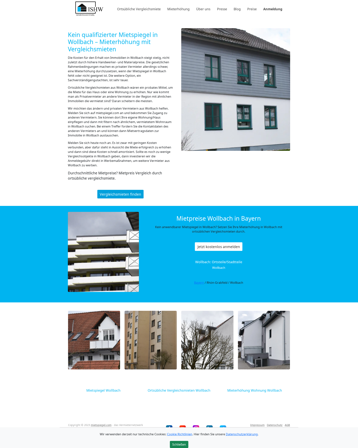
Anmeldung (272, 9)
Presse (222, 9)
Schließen (179, 444)
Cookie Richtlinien (179, 434)
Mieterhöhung (178, 9)
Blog (237, 9)
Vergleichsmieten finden (120, 194)
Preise (252, 9)
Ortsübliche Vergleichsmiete (139, 9)
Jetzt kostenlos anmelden (218, 246)
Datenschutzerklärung (242, 434)
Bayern (199, 283)
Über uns (203, 9)
